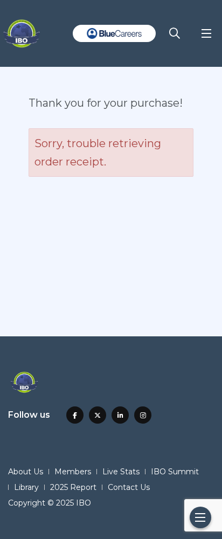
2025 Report (73, 487)
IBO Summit (175, 471)
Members (72, 471)
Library (26, 487)
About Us (25, 471)
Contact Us (129, 487)
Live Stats (121, 471)
